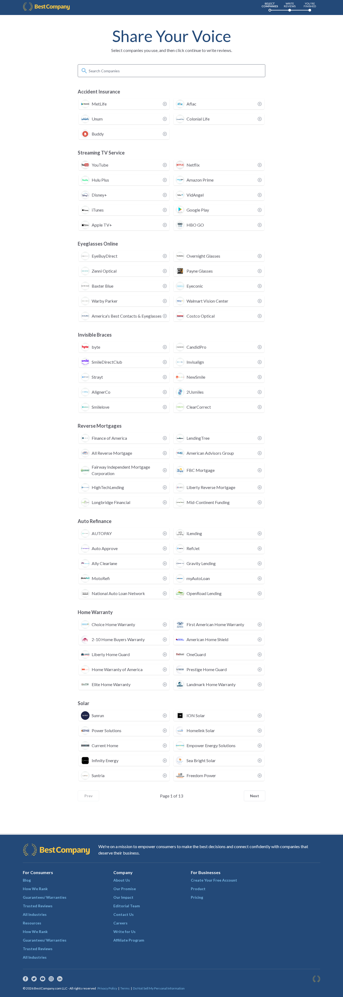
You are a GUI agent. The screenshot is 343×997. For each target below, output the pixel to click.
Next (254, 795)
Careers (120, 923)
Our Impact (123, 897)
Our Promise (124, 888)
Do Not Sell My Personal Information (159, 988)
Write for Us (124, 931)
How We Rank (35, 888)
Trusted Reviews (38, 906)
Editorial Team (126, 906)
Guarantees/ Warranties (44, 897)
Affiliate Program (128, 940)
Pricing (197, 897)
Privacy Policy (107, 988)
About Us (121, 880)
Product (198, 888)
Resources (32, 923)
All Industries (35, 914)
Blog (27, 880)
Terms (125, 988)
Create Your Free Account (214, 880)
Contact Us (123, 914)
